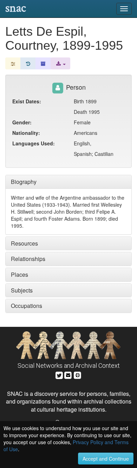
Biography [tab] (24, 182)
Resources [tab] (24, 243)
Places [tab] (19, 274)
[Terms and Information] (77, 374)
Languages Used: (33, 143)
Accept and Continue (106, 458)
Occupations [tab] (26, 306)
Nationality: (26, 132)
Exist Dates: (26, 101)
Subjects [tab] (22, 290)
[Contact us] (68, 374)
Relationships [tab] (28, 259)
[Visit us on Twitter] (59, 374)
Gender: (22, 122)
